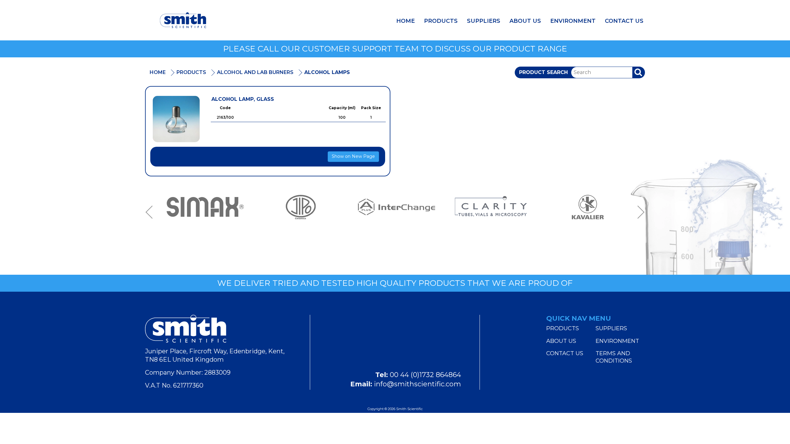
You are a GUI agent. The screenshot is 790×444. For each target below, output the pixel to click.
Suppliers (483, 21)
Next (639, 212)
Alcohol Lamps (327, 72)
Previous (151, 212)
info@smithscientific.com (417, 384)
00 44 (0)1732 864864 (425, 375)
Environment (573, 21)
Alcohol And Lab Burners (255, 72)
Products (441, 21)
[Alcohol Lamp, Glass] (176, 119)
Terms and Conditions (614, 357)
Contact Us (624, 21)
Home (405, 21)
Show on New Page (353, 156)
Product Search (543, 72)
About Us (525, 21)
